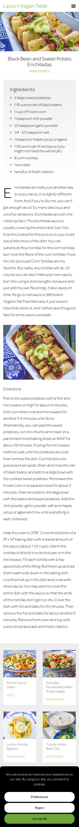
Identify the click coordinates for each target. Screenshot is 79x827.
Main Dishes (39, 71)
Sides (11, 695)
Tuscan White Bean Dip (56, 746)
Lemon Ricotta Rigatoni (17, 746)
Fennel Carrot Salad (17, 684)
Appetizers (54, 756)
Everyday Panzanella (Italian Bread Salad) (59, 686)
